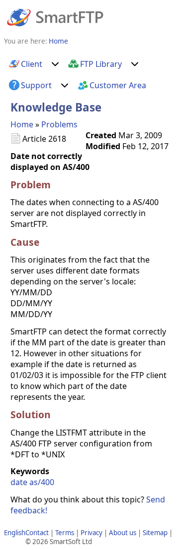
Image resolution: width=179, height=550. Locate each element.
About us (122, 532)
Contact (37, 532)
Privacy (91, 532)
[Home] (55, 16)
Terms (64, 532)
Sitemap (155, 532)
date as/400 (32, 482)
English (14, 532)
